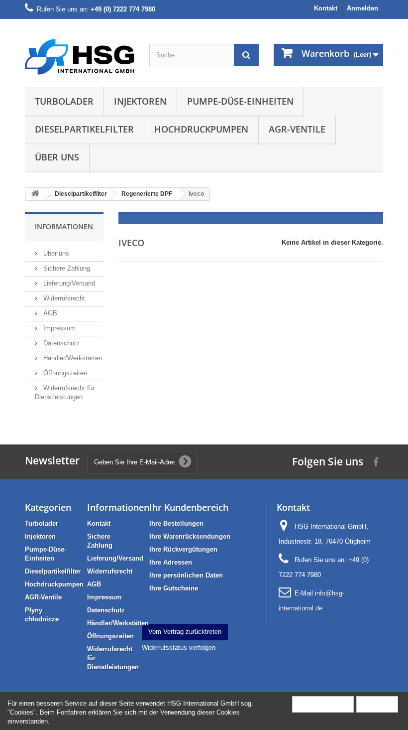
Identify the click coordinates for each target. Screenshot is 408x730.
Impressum (58, 328)
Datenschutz (60, 343)
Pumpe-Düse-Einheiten (240, 101)
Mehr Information (323, 704)
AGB (49, 313)
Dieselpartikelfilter (84, 129)
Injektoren (140, 101)
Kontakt (325, 8)
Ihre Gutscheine (173, 588)
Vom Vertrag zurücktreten (184, 631)
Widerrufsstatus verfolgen (178, 647)
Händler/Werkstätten (71, 358)
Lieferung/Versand (68, 283)
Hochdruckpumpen (201, 129)
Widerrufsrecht (63, 298)
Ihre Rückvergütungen (183, 549)
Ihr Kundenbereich (188, 507)
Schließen (377, 704)
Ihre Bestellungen (176, 523)
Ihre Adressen (170, 562)
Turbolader (64, 101)
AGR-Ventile (297, 129)
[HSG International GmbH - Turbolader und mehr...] (79, 57)
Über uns (57, 157)
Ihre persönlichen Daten (186, 575)
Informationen (64, 226)
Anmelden (362, 8)
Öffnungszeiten (64, 373)
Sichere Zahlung (65, 268)
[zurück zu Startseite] (35, 194)
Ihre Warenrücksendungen (189, 536)
